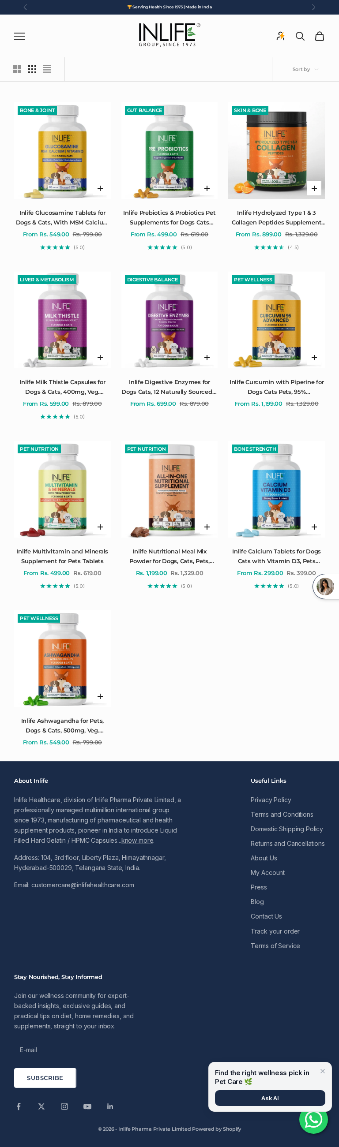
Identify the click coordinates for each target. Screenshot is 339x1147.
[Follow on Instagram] (64, 1106)
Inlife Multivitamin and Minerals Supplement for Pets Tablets (63, 556)
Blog (257, 901)
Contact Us (266, 916)
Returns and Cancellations (288, 843)
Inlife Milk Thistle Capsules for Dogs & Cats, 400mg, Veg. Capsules (62, 387)
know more (137, 840)
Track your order (275, 931)
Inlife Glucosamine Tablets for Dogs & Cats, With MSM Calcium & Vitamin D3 (62, 218)
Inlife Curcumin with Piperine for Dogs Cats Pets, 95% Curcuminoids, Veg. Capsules (277, 387)
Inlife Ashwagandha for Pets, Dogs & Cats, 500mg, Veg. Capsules (62, 726)
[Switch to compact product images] (47, 69)
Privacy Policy (271, 799)
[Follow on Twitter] (41, 1106)
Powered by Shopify (216, 1129)
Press (259, 887)
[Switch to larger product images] (17, 69)
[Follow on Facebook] (18, 1106)
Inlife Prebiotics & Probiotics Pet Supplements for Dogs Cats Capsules (169, 218)
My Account (268, 872)
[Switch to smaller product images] (32, 69)
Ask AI (270, 1098)
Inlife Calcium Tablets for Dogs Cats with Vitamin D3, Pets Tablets (276, 557)
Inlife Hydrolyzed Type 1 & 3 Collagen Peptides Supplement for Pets (277, 218)
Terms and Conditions (282, 814)
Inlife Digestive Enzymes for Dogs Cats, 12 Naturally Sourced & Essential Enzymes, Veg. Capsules (169, 387)
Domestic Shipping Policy (287, 829)
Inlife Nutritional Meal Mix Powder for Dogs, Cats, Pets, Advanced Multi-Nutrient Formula (169, 557)
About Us (264, 858)
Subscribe (45, 1077)
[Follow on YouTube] (87, 1106)
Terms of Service (275, 945)
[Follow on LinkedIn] (110, 1106)
